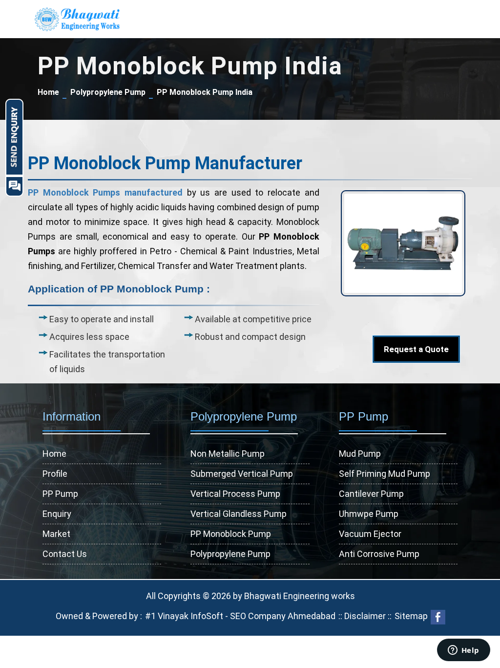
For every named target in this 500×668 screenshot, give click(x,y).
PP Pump (60, 494)
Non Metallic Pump (227, 453)
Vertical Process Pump (235, 494)
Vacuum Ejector (370, 534)
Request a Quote (416, 349)
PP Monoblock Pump (230, 534)
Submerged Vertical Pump (241, 473)
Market (56, 534)
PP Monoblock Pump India (204, 92)
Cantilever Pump (371, 494)
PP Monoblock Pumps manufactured (105, 192)
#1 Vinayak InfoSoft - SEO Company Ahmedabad (240, 616)
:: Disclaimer (361, 616)
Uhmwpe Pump (368, 514)
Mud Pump (360, 453)
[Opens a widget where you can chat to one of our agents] (463, 651)
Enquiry (56, 514)
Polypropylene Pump (108, 92)
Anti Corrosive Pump (379, 554)
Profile (54, 473)
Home (48, 92)
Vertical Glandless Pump (238, 514)
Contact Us (64, 554)
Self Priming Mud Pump (384, 473)
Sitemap (411, 616)
